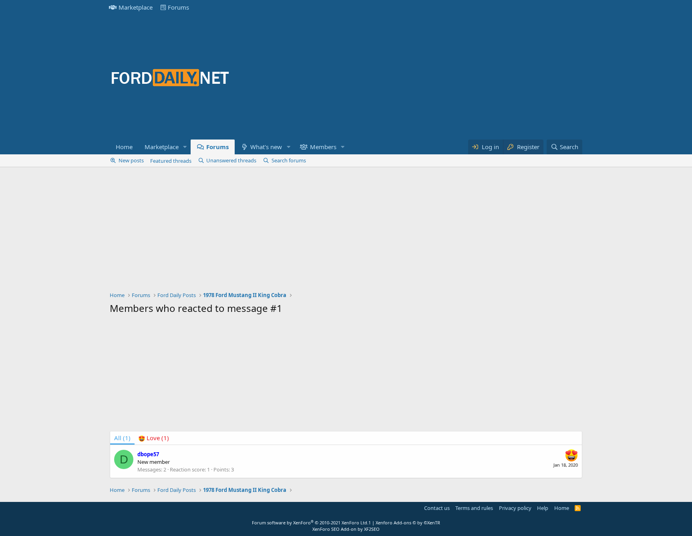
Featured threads (170, 160)
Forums (178, 7)
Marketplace (136, 7)
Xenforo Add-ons (408, 523)
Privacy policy (515, 508)
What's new (266, 147)
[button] (185, 147)
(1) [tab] (122, 438)
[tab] (154, 438)
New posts (131, 160)
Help (542, 508)
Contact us (437, 508)
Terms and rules (474, 508)
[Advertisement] (436, 77)
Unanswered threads (231, 160)
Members (323, 147)
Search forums (289, 160)
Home (124, 147)
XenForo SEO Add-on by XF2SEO (346, 529)
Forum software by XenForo (310, 523)
